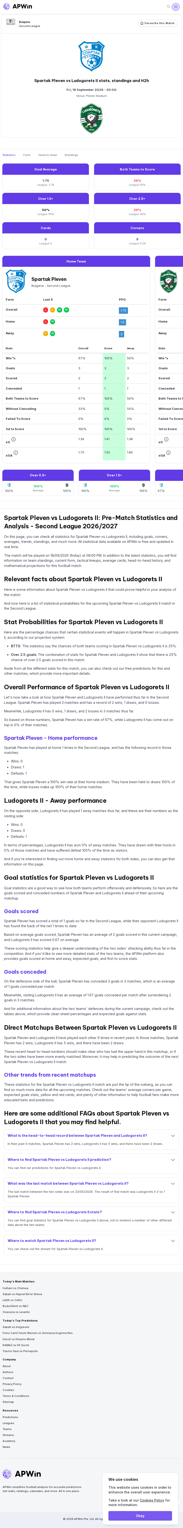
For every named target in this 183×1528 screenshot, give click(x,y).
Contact (8, 1378)
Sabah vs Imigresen (16, 1327)
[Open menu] (175, 7)
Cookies (8, 1390)
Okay (140, 1516)
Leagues (8, 1423)
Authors (8, 1372)
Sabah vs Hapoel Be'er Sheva (22, 1294)
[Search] (168, 7)
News (6, 1447)
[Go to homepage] (17, 7)
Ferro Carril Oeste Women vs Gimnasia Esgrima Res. (38, 1333)
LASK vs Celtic (12, 1300)
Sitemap (8, 1402)
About (7, 1366)
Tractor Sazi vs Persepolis (20, 1351)
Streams (8, 1435)
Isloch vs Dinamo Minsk (19, 1339)
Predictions (10, 1417)
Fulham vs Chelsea (15, 1288)
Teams (7, 1429)
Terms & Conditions (16, 1396)
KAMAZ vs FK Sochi (16, 1345)
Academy (9, 1441)
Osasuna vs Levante (16, 1312)
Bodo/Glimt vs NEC (16, 1306)
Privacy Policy (12, 1384)
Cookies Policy (152, 1500)
